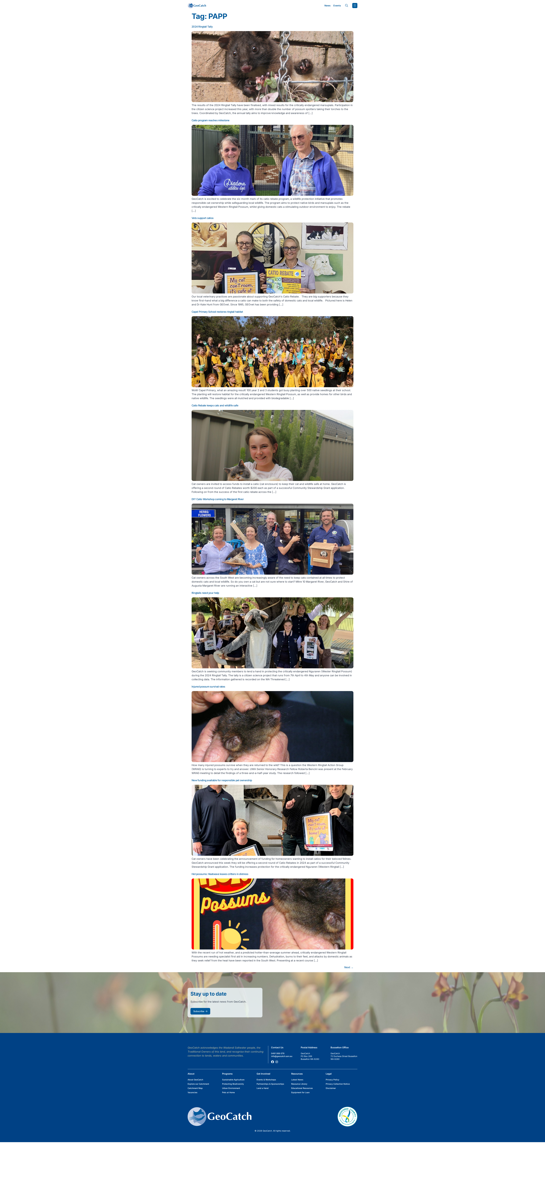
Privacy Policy (332, 1079)
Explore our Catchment (198, 1084)
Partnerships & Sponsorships (270, 1084)
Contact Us (277, 1047)
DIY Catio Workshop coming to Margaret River (218, 499)
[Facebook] (272, 1062)
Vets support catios (202, 218)
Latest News (297, 1079)
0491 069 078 (277, 1053)
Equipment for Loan (300, 1092)
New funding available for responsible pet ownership (222, 780)
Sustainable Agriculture (233, 1079)
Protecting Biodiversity (233, 1084)
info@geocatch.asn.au (281, 1056)
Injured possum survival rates (208, 686)
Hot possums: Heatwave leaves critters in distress (220, 874)
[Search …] (346, 5)
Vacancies (192, 1092)
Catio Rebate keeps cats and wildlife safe (215, 405)
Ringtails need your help (205, 592)
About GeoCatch (195, 1079)
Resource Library (299, 1084)
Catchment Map (195, 1088)
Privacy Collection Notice (338, 1084)
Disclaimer (331, 1088)
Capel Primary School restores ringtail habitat (217, 311)
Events (337, 5)
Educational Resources (302, 1088)
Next (348, 967)
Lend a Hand (263, 1088)
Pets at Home (228, 1092)
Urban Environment (231, 1088)
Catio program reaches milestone (210, 120)
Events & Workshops (266, 1079)
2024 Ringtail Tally (202, 26)
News (327, 5)
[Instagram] (276, 1062)
